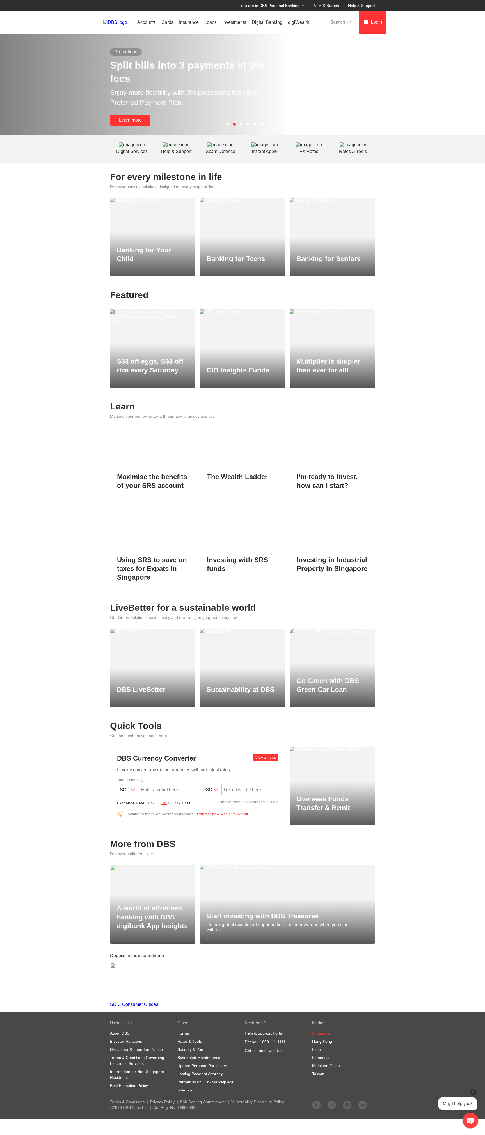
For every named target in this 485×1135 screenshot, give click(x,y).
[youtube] (347, 1104)
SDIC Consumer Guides (134, 1004)
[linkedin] (362, 1104)
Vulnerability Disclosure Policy (257, 1102)
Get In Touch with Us (263, 1050)
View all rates (265, 757)
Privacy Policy (162, 1102)
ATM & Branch (326, 5)
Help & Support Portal (264, 1033)
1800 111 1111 (272, 1042)
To (201, 780)
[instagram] (332, 1104)
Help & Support (361, 5)
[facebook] (316, 1104)
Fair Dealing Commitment (203, 1102)
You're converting (130, 780)
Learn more (130, 120)
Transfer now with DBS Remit (222, 814)
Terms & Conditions (127, 1102)
